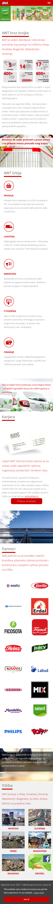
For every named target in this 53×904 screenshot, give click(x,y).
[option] (26, 16)
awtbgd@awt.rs (32, 496)
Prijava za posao (26, 501)
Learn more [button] (39, 893)
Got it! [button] (26, 899)
